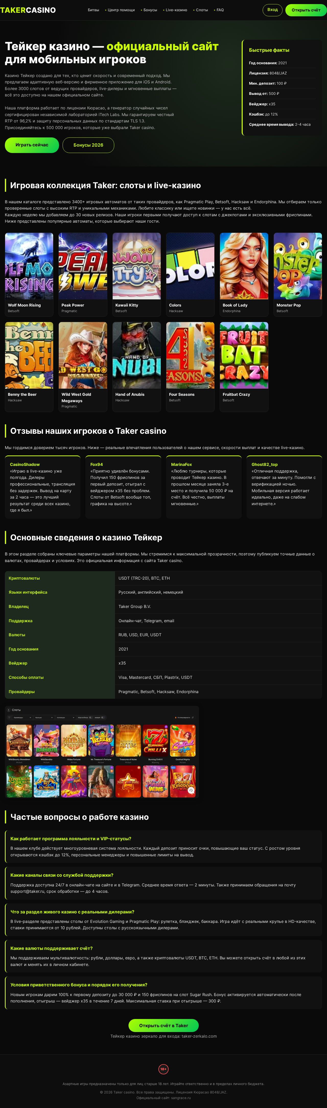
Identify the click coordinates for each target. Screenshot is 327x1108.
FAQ (220, 10)
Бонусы (150, 10)
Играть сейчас (32, 144)
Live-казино (176, 10)
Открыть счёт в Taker (163, 1025)
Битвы (93, 10)
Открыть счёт (306, 9)
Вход (272, 9)
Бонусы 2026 (88, 145)
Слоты (202, 10)
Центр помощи (121, 10)
